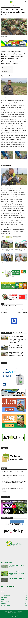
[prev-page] (2, 359)
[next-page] (4, 359)
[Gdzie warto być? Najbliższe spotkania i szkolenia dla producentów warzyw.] (4, 347)
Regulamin (20, 611)
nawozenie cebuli (19, 303)
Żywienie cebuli (6, 70)
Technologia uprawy (12, 5)
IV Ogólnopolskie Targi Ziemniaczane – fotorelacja (13, 471)
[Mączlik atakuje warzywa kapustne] (4, 580)
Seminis (10, 305)
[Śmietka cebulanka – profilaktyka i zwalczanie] (4, 567)
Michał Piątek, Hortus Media (9, 16)
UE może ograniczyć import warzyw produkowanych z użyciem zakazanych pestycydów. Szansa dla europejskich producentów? (18, 339)
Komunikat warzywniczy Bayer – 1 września (21, 311)
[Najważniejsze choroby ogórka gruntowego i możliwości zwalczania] (4, 573)
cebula (6, 303)
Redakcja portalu (8, 611)
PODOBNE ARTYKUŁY (6, 332)
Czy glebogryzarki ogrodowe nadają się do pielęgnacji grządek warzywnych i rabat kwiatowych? (17, 354)
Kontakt (18, 612)
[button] (2, 2)
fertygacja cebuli (12, 303)
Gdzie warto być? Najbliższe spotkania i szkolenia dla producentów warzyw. (16, 347)
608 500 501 (14, 616)
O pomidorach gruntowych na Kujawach (7, 311)
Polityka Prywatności (12, 612)
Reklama (14, 611)
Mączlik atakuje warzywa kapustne (17, 578)
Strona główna (4, 5)
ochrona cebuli (4, 305)
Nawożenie (19, 5)
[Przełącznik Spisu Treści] (10, 68)
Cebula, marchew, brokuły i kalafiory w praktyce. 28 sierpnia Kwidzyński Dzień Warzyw (13, 476)
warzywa (14, 305)
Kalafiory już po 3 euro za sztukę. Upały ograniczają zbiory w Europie (13, 489)
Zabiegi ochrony (16, 7)
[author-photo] (14, 324)
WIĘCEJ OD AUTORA (17, 332)
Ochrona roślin (6, 71)
